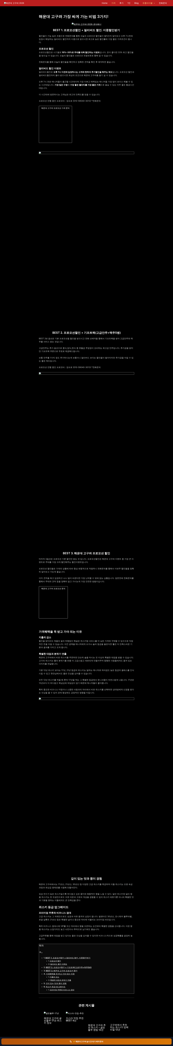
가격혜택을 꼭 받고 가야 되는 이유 (60, 974)
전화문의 (163, 3)
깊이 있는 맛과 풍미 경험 (56, 983)
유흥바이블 (148, 3)
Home (104, 3)
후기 (121, 3)
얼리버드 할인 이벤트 (58, 964)
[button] (154, 3)
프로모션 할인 (55, 961)
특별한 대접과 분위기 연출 (60, 980)
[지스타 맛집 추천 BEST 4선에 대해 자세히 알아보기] (75, 1013)
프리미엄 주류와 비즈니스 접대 (62, 990)
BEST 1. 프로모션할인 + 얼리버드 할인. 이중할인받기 (67, 958)
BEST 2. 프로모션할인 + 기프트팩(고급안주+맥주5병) (69, 967)
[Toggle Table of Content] (40, 952)
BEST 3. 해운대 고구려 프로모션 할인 (61, 971)
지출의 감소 (54, 977)
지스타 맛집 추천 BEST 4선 (75, 1019)
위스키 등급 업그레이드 (55, 987)
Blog (136, 3)
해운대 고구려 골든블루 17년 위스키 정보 (53, 1020)
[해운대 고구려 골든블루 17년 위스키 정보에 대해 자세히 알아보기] (51, 1013)
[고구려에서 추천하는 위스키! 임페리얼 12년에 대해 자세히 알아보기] (119, 1016)
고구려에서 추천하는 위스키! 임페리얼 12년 (119, 1027)
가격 (113, 3)
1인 (128, 3)
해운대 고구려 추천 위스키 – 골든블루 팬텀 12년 (97, 1027)
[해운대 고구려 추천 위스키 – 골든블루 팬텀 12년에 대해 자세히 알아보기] (97, 1016)
